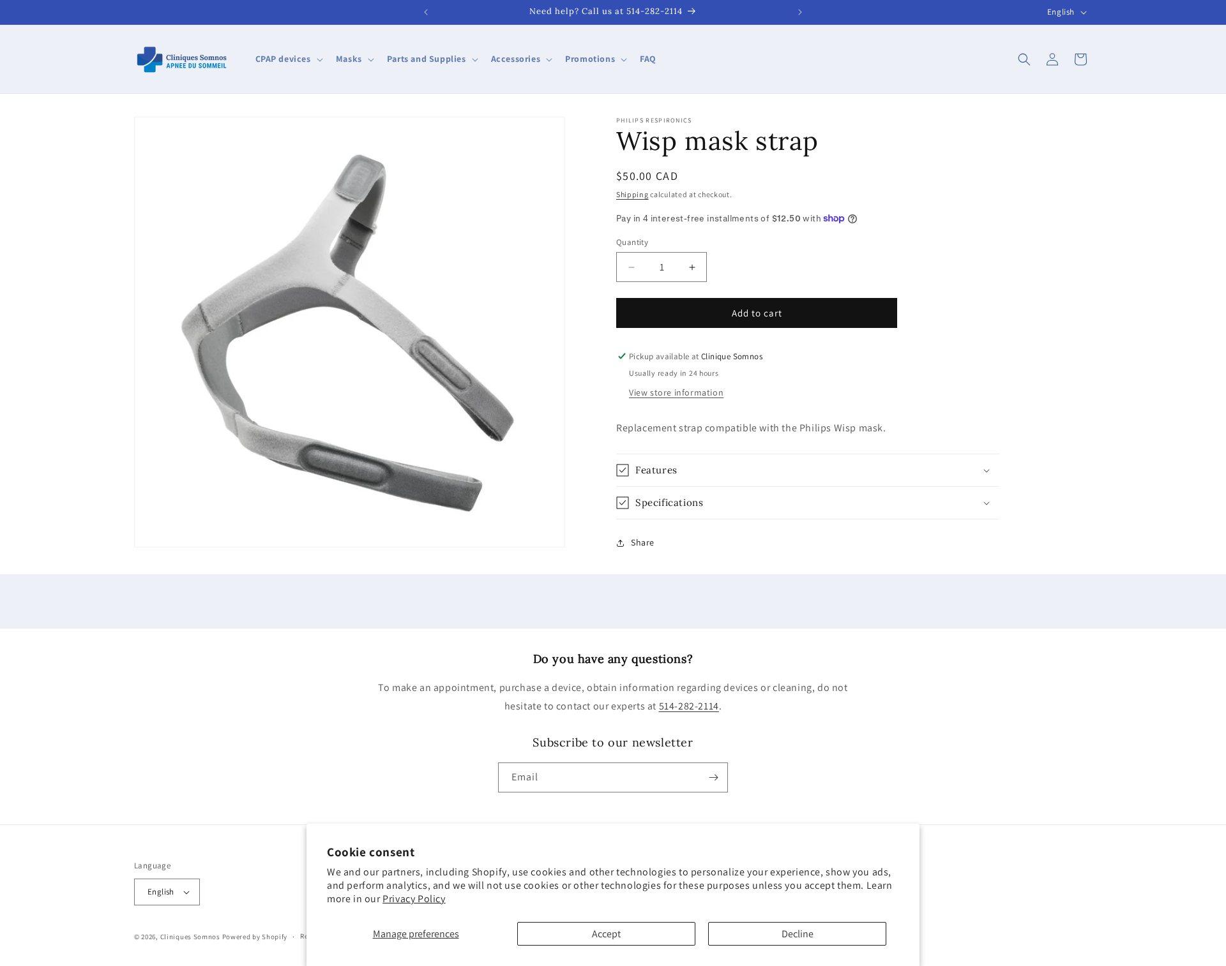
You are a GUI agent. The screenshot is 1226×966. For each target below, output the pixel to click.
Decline (798, 933)
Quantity (632, 242)
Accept (606, 933)
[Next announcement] (800, 12)
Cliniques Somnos (190, 936)
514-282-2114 (689, 706)
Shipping (632, 194)
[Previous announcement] (426, 12)
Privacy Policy (413, 898)
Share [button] (643, 542)
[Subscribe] (713, 777)
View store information (676, 392)
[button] (288, 58)
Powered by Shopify (255, 936)
